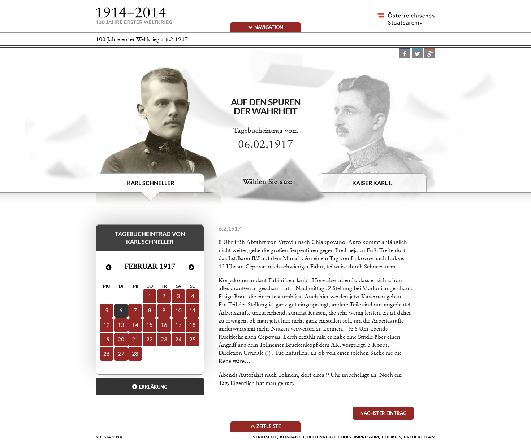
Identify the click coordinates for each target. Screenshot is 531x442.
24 (178, 339)
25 (192, 339)
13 (121, 324)
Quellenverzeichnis (327, 436)
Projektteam (419, 436)
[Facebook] (404, 54)
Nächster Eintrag (383, 413)
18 (192, 324)
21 (135, 339)
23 (164, 339)
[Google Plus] (429, 54)
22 (149, 339)
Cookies (391, 436)
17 (178, 324)
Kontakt (290, 436)
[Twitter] (417, 54)
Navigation (268, 27)
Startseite (265, 436)
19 (106, 339)
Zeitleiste (268, 426)
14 (135, 324)
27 (121, 353)
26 (106, 353)
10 (178, 310)
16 (164, 324)
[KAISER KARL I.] (376, 140)
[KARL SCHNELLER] (159, 136)
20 (121, 339)
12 (106, 324)
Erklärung (153, 387)
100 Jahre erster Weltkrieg (127, 39)
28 (135, 353)
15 (149, 324)
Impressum (366, 436)
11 (192, 310)
